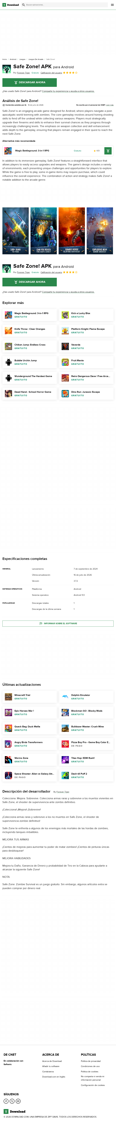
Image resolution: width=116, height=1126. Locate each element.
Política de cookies (89, 1071)
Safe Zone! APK (43, 66)
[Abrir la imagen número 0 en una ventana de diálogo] (15, 230)
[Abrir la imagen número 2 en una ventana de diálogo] (72, 230)
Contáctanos (48, 1071)
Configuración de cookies (93, 1085)
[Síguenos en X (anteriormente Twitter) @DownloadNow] (12, 1101)
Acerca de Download (52, 1061)
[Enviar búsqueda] (23, 4)
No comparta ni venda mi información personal (92, 1078)
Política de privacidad (91, 1061)
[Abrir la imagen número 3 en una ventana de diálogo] (100, 230)
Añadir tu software (50, 1066)
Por (21, 73)
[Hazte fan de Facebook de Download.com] (6, 1101)
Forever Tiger (62, 792)
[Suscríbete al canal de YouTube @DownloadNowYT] (18, 1101)
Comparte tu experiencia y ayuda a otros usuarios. (68, 91)
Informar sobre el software (60, 623)
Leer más (110, 105)
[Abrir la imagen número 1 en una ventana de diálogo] (44, 230)
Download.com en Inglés (53, 1076)
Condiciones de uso (90, 1066)
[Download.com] (10, 5)
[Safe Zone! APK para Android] (6, 69)
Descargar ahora (32, 82)
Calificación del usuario (51, 73)
